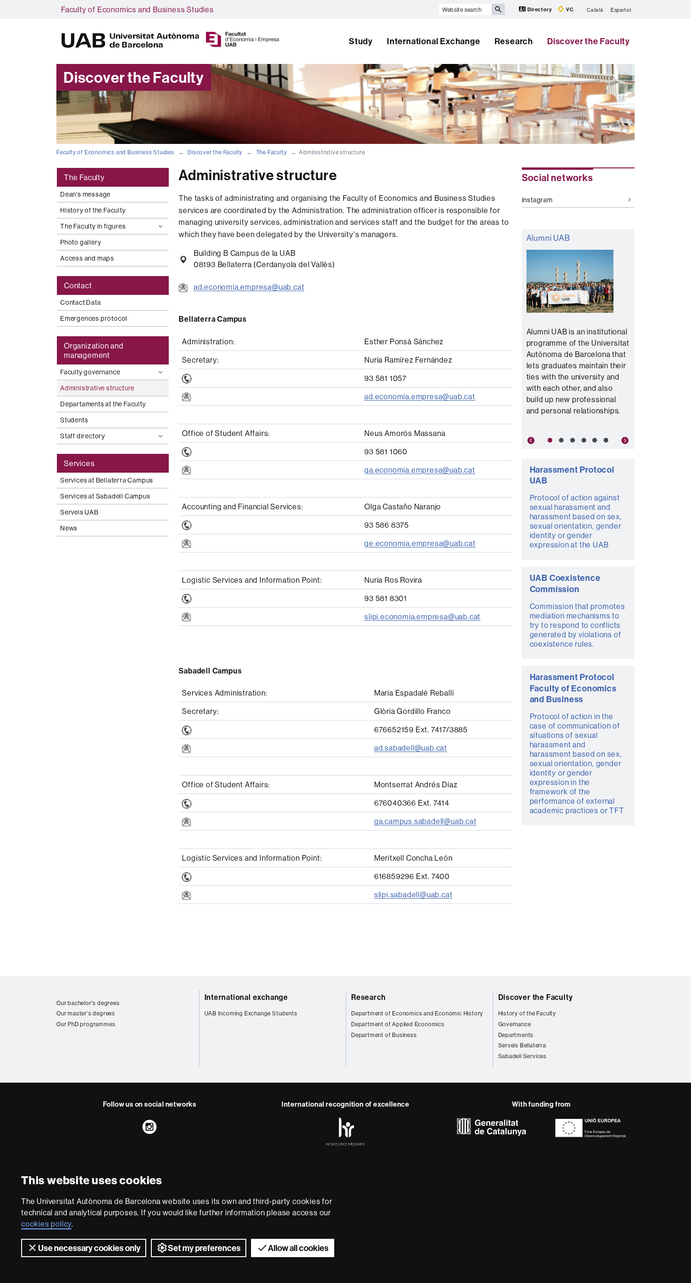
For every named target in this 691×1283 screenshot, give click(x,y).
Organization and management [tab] (94, 350)
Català (595, 9)
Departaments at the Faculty (103, 404)
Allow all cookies (298, 1248)
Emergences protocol (93, 318)
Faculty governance (90, 372)
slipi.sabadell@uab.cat (413, 894)
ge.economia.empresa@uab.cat (420, 543)
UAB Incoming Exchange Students (251, 1013)
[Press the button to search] (498, 9)
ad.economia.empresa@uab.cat (249, 287)
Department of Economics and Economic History (417, 1013)
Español (621, 9)
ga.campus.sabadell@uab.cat (425, 821)
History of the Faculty (93, 210)
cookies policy (46, 1223)
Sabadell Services (522, 1056)
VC (569, 9)
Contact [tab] (78, 285)
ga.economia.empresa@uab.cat (419, 470)
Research (514, 41)
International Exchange (433, 41)
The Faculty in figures (93, 226)
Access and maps (87, 258)
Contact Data (80, 302)
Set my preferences (204, 1248)
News (69, 528)
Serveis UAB (79, 512)
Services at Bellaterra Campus (106, 480)
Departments (516, 1034)
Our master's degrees (85, 1013)
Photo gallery (80, 242)
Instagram (537, 200)
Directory (539, 9)
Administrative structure (97, 388)
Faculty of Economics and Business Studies (137, 9)
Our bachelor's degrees (88, 1002)
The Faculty (271, 152)
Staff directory (82, 436)
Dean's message (85, 194)
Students (74, 420)
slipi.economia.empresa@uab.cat (422, 616)
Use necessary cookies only (89, 1248)
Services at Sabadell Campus (105, 496)
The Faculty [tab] (84, 177)
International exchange (246, 997)
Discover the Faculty (588, 41)
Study (361, 41)
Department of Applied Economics (398, 1024)
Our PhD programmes (85, 1024)
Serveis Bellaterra (522, 1045)
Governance (514, 1024)
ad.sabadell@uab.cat (410, 747)
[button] (530, 440)
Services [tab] (79, 463)
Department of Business (384, 1034)
